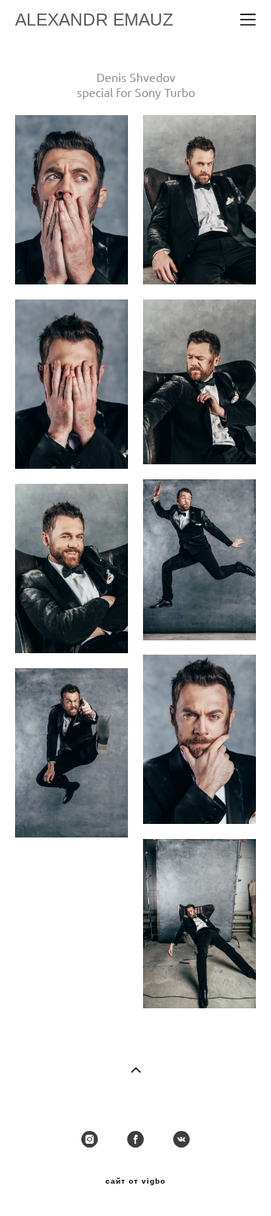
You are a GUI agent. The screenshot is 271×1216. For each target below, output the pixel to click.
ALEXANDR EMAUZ (94, 20)
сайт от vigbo (135, 1181)
